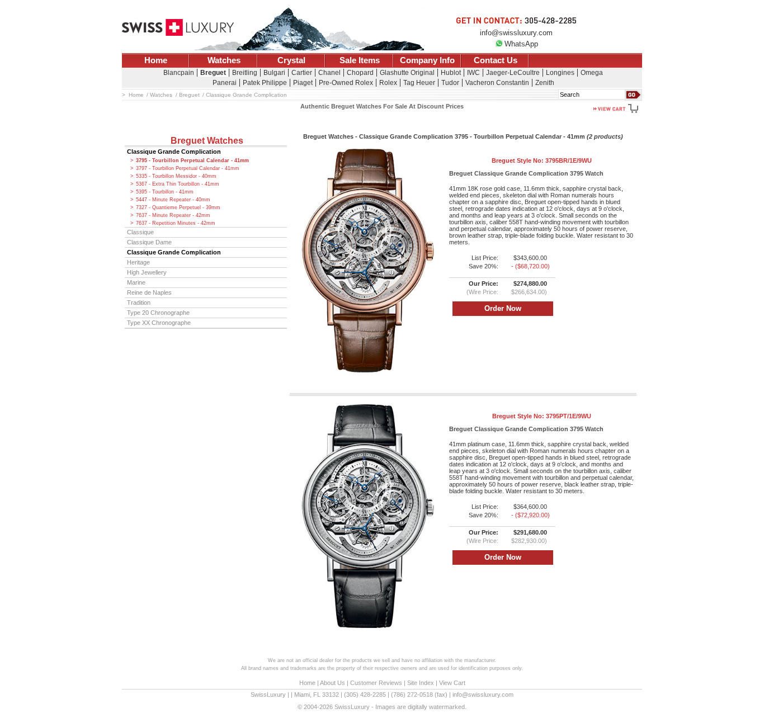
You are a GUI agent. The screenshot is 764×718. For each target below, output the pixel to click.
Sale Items (359, 60)
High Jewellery (147, 272)
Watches (223, 60)
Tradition (138, 302)
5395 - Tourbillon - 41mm (165, 192)
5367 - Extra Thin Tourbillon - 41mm (177, 184)
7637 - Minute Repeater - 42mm (173, 215)
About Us (332, 682)
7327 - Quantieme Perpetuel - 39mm (178, 207)
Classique (140, 232)
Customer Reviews (376, 682)
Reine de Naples (149, 292)
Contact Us (495, 60)
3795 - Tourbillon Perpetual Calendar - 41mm (192, 160)
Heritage (138, 262)
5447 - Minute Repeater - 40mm (173, 199)
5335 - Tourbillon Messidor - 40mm (176, 176)
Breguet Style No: (542, 160)
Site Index (420, 682)
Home (155, 60)
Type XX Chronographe (159, 322)
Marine (136, 282)
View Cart (452, 682)
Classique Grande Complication (174, 151)
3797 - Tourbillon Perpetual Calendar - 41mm (187, 168)
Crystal (291, 60)
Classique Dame (149, 242)
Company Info (427, 60)
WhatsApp (521, 44)
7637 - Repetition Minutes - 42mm (175, 223)
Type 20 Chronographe (158, 312)
